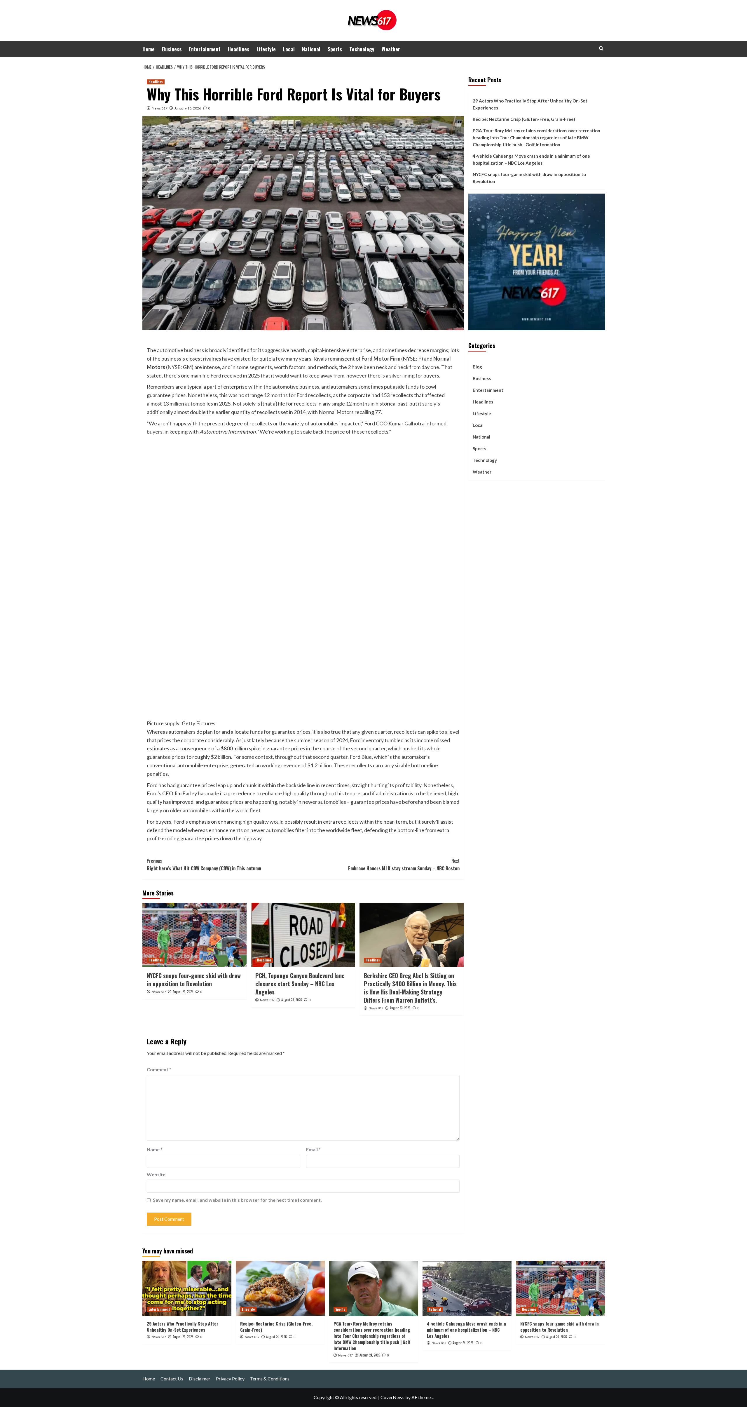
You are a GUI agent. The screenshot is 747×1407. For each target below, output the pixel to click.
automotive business (180, 350)
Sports (335, 49)
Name (155, 1149)
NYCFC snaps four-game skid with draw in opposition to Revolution (194, 979)
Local (289, 49)
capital (315, 350)
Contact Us (171, 1378)
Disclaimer (199, 1378)
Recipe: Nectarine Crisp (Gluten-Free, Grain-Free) (524, 119)
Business (171, 49)
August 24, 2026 (183, 991)
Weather (391, 49)
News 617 (159, 108)
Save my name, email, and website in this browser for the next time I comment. (237, 1200)
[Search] (601, 48)
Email (313, 1149)
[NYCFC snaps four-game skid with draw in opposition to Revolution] (194, 935)
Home (148, 49)
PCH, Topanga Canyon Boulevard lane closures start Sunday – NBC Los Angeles (300, 983)
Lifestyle (266, 49)
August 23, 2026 (291, 999)
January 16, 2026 (187, 108)
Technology (361, 49)
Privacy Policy (230, 1378)
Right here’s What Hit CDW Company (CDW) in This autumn (204, 864)
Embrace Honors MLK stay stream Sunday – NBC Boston (404, 864)
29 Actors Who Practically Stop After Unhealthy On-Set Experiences (530, 104)
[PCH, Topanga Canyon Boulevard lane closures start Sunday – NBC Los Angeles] (303, 935)
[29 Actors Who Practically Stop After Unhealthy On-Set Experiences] (186, 1288)
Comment (159, 1069)
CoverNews (392, 1397)
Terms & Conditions (269, 1378)
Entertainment (204, 49)
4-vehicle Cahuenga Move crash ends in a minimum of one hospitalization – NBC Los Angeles (531, 159)
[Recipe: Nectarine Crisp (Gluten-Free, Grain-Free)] (280, 1288)
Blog (477, 366)
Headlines (238, 49)
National (311, 49)
